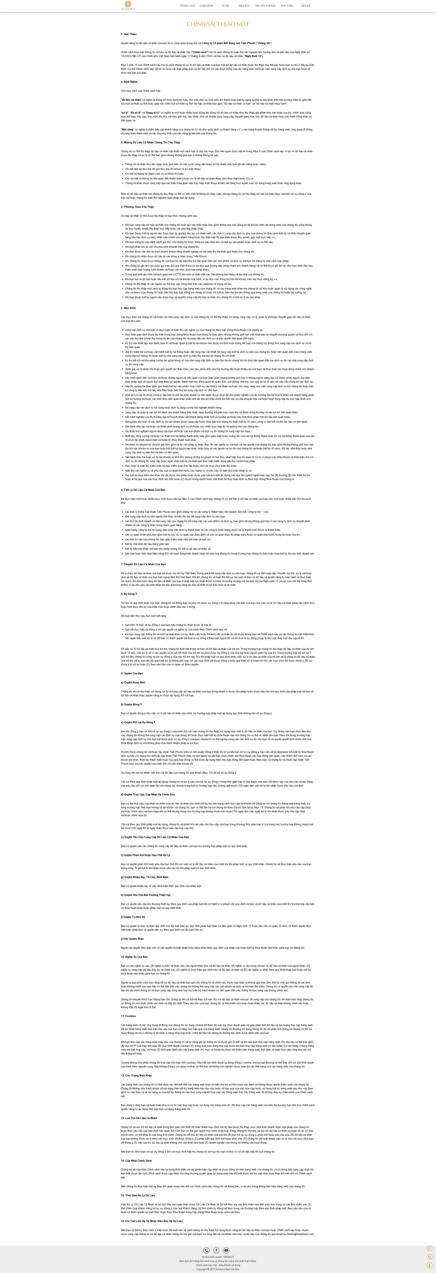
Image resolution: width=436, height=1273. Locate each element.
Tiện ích (243, 6)
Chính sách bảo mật (206, 1265)
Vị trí (225, 6)
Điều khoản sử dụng (229, 1265)
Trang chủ (187, 6)
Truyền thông (265, 6)
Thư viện (287, 6)
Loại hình (206, 6)
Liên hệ (305, 6)
